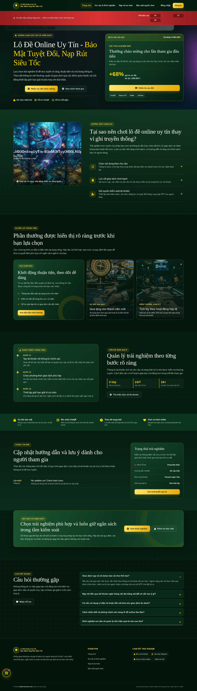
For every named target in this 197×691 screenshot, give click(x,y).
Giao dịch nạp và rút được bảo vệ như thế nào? (106, 576)
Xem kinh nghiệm (138, 528)
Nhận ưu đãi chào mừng (43, 89)
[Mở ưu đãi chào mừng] (6, 672)
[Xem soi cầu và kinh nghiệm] (181, 167)
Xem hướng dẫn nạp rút (157, 492)
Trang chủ (86, 5)
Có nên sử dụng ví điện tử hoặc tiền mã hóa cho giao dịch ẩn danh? (116, 603)
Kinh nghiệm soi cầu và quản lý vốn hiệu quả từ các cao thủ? (112, 621)
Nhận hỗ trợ (25, 602)
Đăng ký (178, 5)
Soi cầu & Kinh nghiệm (105, 5)
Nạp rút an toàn (126, 5)
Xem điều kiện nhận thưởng (31, 313)
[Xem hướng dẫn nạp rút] (181, 180)
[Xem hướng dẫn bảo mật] (181, 194)
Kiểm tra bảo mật (165, 528)
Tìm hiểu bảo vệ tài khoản (126, 394)
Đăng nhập (165, 5)
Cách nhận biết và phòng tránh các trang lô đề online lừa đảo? (113, 612)
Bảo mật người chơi (145, 5)
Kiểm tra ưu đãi (146, 88)
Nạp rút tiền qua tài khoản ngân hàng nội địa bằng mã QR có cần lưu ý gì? (119, 594)
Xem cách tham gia (74, 89)
